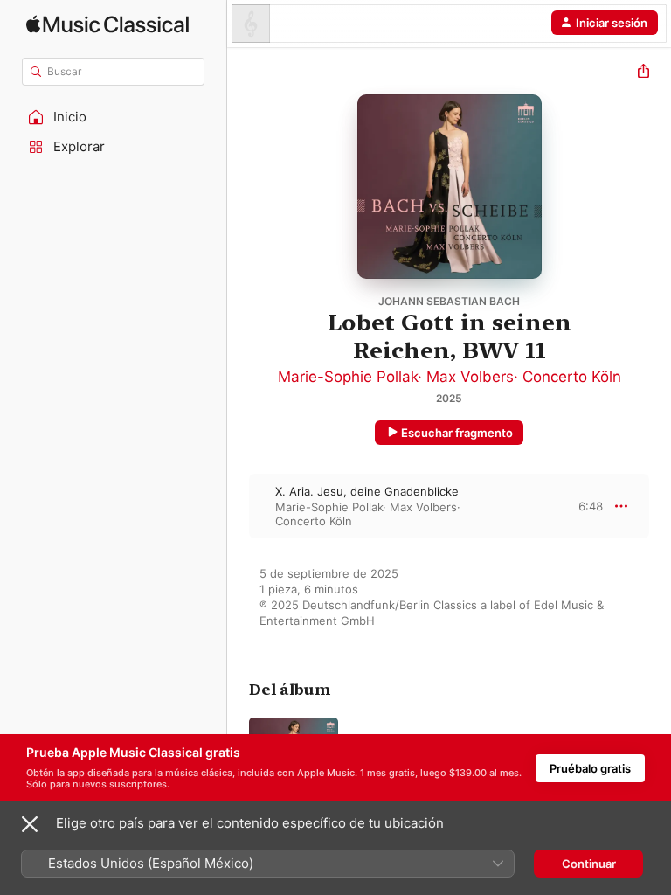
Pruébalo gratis (590, 768)
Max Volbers (470, 376)
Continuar (589, 864)
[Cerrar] (30, 824)
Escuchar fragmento (457, 433)
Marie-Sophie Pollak (348, 376)
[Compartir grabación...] (643, 73)
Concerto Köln (571, 376)
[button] (113, 117)
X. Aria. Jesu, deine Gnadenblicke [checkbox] (367, 491)
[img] (107, 24)
